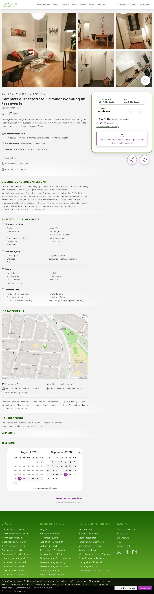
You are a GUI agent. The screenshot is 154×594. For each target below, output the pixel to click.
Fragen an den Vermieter (69, 498)
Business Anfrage (79, 5)
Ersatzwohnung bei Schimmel (54, 566)
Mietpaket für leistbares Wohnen (94, 554)
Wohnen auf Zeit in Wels (13, 566)
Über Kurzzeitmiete (126, 529)
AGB (119, 541)
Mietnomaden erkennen (90, 545)
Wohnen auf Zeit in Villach (14, 562)
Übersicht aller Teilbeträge (107, 126)
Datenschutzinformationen (13, 591)
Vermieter (65, 5)
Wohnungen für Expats (12, 537)
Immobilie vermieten (88, 533)
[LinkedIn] (134, 552)
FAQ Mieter (45, 529)
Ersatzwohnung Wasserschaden (55, 558)
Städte (91, 5)
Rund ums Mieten (53, 523)
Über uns (101, 5)
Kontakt (123, 523)
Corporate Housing (49, 537)
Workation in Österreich (51, 541)
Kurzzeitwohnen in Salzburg (15, 545)
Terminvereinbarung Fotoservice (94, 570)
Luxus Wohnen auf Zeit (51, 554)
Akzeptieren (145, 588)
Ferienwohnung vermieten (91, 541)
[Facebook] (127, 552)
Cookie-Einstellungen (125, 588)
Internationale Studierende (53, 550)
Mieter (55, 5)
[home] (11, 5)
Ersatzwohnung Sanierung (52, 562)
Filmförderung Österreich (52, 574)
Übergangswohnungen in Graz (16, 558)
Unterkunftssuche (43, 5)
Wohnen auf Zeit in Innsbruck (16, 554)
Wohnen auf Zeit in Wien (13, 529)
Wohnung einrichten (88, 566)
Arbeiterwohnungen (49, 533)
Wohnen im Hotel (48, 545)
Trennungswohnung (50, 570)
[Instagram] (119, 552)
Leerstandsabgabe (87, 537)
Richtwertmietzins (87, 550)
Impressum (122, 533)
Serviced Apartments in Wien (15, 533)
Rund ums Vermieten (94, 523)
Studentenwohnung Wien (14, 541)
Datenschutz (123, 537)
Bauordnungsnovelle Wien (91, 558)
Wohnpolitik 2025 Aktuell (90, 562)
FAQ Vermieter (86, 529)
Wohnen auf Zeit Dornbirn (14, 574)
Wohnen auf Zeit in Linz (13, 550)
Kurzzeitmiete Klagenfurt (13, 570)
